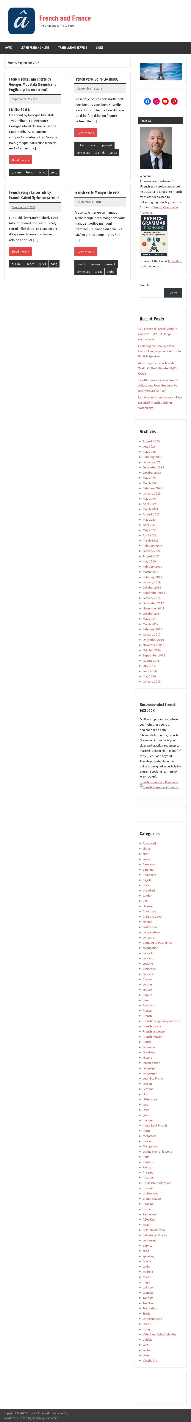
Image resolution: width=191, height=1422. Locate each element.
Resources (149, 1214)
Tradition (148, 1303)
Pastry (147, 1167)
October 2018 (152, 587)
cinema (147, 921)
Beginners (149, 874)
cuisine (147, 984)
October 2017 (152, 613)
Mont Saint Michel (155, 1125)
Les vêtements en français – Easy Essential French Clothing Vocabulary (160, 402)
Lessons (148, 1089)
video (146, 1355)
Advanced (149, 843)
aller (145, 853)
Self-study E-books (155, 1235)
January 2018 (152, 598)
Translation (150, 1308)
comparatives (151, 932)
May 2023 (149, 519)
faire (146, 1000)
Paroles (148, 1162)
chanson (148, 906)
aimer (146, 848)
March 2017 (150, 624)
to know (148, 1287)
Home (8, 48)
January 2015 (152, 681)
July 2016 (149, 665)
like (145, 1094)
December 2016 (153, 639)
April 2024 (149, 504)
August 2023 (151, 514)
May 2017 (149, 618)
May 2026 (149, 451)
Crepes (147, 979)
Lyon (146, 1109)
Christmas (149, 911)
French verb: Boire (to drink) (96, 79)
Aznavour (149, 864)
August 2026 (151, 441)
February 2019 (152, 577)
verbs (113, 152)
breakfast (149, 890)
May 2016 (149, 676)
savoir (147, 1224)
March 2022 (150, 540)
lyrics (42, 172)
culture (16, 172)
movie (147, 1141)
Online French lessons (157, 1151)
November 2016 (153, 645)
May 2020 (149, 561)
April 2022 (149, 535)
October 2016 (152, 650)
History (147, 1057)
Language (149, 1068)
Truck (146, 1313)
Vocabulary (150, 1360)
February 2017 (152, 629)
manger (95, 264)
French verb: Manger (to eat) (96, 192)
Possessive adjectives (157, 1183)
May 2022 (149, 530)
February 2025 (152, 488)
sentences (83, 152)
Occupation (150, 1146)
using (146, 1329)
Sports (147, 1261)
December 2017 (153, 603)
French (30, 172)
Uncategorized (152, 1318)
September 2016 (154, 655)
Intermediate (151, 1062)
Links (100, 48)
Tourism (148, 1297)
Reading (148, 1203)
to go (146, 1282)
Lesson (147, 1083)
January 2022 (152, 551)
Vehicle (147, 1339)
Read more (19, 160)
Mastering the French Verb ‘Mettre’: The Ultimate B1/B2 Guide (157, 368)
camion (147, 895)
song (54, 172)
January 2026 (152, 462)
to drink (100, 152)
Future (147, 1042)
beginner (149, 869)
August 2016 (151, 660)
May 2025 (149, 477)
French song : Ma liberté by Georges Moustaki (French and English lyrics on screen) (32, 84)
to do (146, 1266)
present (107, 145)
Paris (146, 1156)
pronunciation (152, 1198)
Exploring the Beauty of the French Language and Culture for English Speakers (160, 351)
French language (154, 1031)
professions (150, 1193)
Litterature (150, 1099)
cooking (148, 963)
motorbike (149, 1136)
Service (147, 1245)
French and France (65, 18)
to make (148, 1292)
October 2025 (152, 472)
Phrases (148, 1172)
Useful (147, 1324)
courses (148, 974)
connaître (149, 953)
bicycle (147, 880)
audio (146, 859)
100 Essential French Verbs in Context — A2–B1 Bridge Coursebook (157, 334)
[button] (145, 72)
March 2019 (150, 571)
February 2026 (152, 457)
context (148, 958)
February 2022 (152, 545)
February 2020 (152, 566)
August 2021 (151, 556)
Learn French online (35, 48)
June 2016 (150, 671)
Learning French (153, 1078)
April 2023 (149, 524)
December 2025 (153, 467)
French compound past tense (162, 1021)
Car (145, 900)
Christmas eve (152, 916)
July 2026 (149, 446)
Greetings (149, 1052)
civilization (150, 927)
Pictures (148, 1177)
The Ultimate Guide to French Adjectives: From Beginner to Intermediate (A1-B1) (158, 385)
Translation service (72, 48)
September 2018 (154, 592)
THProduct (175, 261)
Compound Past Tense (157, 942)
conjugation (150, 947)
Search (144, 285)
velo (145, 1344)
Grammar (149, 1047)
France (147, 1010)
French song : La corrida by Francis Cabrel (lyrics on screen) (34, 195)
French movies (152, 1036)
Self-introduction (154, 1230)
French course (152, 1026)
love (145, 1104)
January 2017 (152, 634)
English (147, 995)
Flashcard (149, 1005)
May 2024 (149, 498)
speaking (148, 1256)
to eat (98, 271)
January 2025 (152, 493)
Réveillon (149, 1219)
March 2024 (150, 509)
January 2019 (152, 582)
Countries (149, 968)
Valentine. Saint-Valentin (159, 1334)
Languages (150, 1073)
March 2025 (150, 483)
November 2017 (153, 608)
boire (80, 145)
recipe (147, 1209)
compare (148, 937)
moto (146, 1130)
